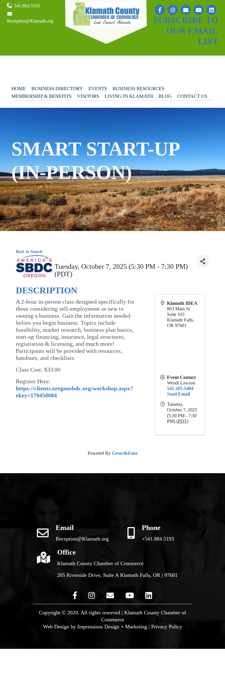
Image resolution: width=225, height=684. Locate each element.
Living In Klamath (129, 96)
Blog (165, 96)
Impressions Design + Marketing (112, 627)
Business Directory (57, 88)
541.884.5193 (26, 5)
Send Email (178, 393)
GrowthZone (125, 453)
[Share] (202, 261)
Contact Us (192, 96)
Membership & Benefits (41, 96)
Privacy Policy (166, 627)
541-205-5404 (180, 388)
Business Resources (138, 88)
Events (97, 88)
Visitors (88, 96)
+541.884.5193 (158, 539)
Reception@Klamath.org (30, 20)
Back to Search (29, 251)
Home (18, 88)
